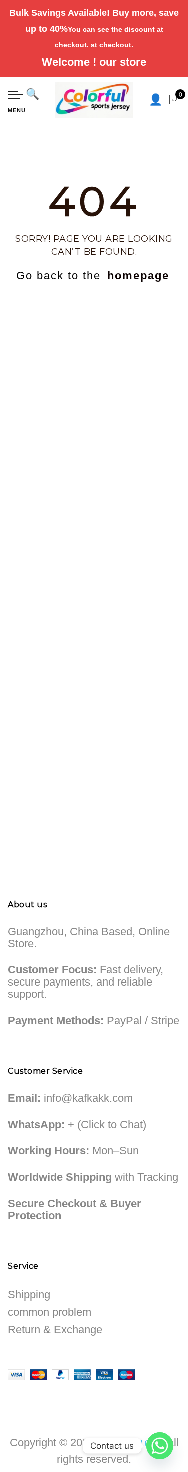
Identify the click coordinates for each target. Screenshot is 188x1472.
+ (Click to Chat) (107, 1124)
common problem (49, 1312)
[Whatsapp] (159, 1445)
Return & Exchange (55, 1329)
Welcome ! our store (94, 62)
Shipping (29, 1294)
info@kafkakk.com (88, 1098)
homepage (138, 275)
